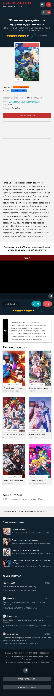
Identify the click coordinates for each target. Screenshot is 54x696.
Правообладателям (27, 679)
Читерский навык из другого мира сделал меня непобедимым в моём (28, 626)
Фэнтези (36, 101)
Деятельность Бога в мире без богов (21, 590)
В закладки (12, 304)
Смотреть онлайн (27, 115)
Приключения (24, 101)
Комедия (13, 101)
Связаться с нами (27, 687)
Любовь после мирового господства (21, 644)
